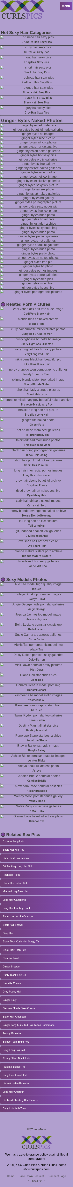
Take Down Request (31, 1175)
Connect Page (57, 1175)
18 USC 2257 (36, 1181)
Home (10, 1175)
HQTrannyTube (36, 1129)
